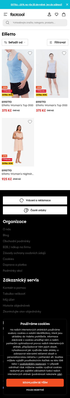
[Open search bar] (7, 23)
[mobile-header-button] (49, 14)
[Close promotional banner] (67, 4)
